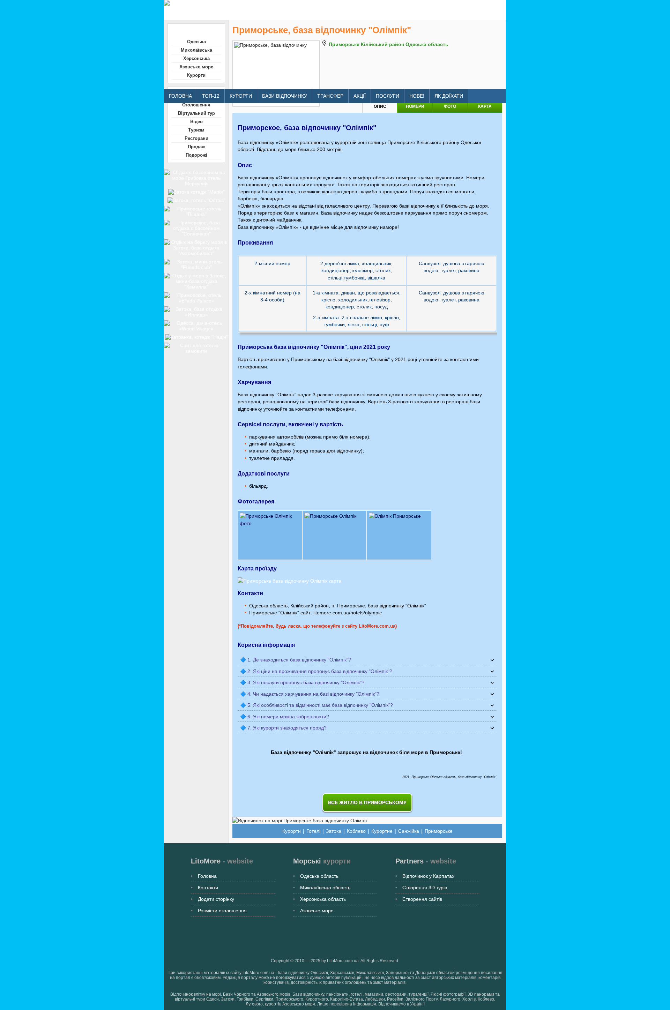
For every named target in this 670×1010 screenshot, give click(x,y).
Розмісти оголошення (222, 910)
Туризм (196, 130)
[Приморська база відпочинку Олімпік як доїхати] (289, 581)
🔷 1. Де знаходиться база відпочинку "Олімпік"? (295, 660)
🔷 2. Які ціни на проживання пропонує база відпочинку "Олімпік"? (316, 671)
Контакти (208, 887)
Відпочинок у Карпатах (428, 876)
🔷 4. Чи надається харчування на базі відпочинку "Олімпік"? (309, 694)
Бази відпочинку (284, 96)
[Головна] (289, 3)
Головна (180, 96)
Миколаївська (196, 50)
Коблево (356, 831)
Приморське (439, 831)
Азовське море (196, 66)
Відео (196, 121)
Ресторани (196, 138)
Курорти (241, 96)
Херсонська (196, 58)
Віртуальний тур (196, 113)
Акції (359, 96)
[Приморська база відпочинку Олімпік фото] (367, 535)
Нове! (416, 96)
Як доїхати (448, 96)
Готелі (313, 831)
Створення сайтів (422, 899)
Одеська (196, 41)
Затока (333, 831)
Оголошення (196, 104)
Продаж (196, 146)
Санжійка (408, 831)
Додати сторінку (216, 899)
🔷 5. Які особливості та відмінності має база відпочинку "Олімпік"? (316, 705)
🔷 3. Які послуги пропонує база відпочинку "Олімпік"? (302, 682)
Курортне (382, 831)
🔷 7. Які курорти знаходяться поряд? (283, 728)
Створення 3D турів (424, 887)
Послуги (387, 96)
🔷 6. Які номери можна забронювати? (284, 716)
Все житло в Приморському (367, 802)
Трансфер (330, 96)
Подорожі (196, 155)
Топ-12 (210, 96)
